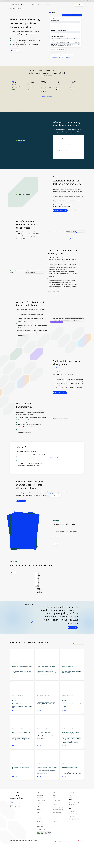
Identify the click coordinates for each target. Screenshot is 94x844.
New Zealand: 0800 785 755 (73, 813)
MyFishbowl (81, 0)
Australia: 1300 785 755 (73, 804)
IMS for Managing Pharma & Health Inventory (60, 807)
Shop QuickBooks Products (41, 829)
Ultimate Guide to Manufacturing (58, 809)
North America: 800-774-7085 (74, 802)
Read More (14, 676)
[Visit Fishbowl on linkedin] (75, 819)
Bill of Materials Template (57, 812)
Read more (14, 91)
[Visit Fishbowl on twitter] (73, 819)
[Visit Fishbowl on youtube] (78, 819)
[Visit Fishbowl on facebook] (70, 819)
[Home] (14, 4)
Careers (54, 814)
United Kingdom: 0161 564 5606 (74, 814)
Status (11, 840)
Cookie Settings (27, 840)
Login (85, 0)
